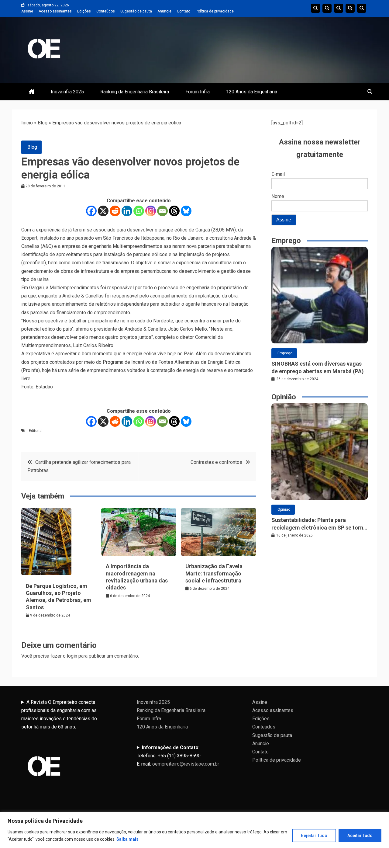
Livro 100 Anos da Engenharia (361, 8)
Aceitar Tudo (360, 835)
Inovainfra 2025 (67, 92)
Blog (42, 123)
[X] (103, 211)
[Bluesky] (186, 211)
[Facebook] (91, 211)
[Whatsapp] (138, 211)
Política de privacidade (215, 11)
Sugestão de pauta (136, 11)
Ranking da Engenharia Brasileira (134, 92)
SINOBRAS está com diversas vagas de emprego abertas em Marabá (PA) (317, 367)
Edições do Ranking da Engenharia (338, 8)
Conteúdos (105, 11)
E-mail (278, 174)
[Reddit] (115, 211)
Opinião (283, 509)
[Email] (162, 211)
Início (27, 123)
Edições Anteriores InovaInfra (350, 8)
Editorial (36, 431)
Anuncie (164, 11)
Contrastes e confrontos (216, 462)
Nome (277, 196)
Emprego (284, 353)
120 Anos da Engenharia (251, 92)
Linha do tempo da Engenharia (327, 8)
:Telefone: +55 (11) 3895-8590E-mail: (178, 756)
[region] (194, 830)
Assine (27, 11)
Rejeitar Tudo (314, 835)
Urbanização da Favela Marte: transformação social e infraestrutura (214, 573)
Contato (183, 11)
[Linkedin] (127, 211)
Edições (84, 11)
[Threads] (174, 211)
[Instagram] (150, 211)
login (72, 656)
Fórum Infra (197, 92)
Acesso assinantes (55, 11)
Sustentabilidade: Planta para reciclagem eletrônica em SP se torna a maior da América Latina (318, 524)
